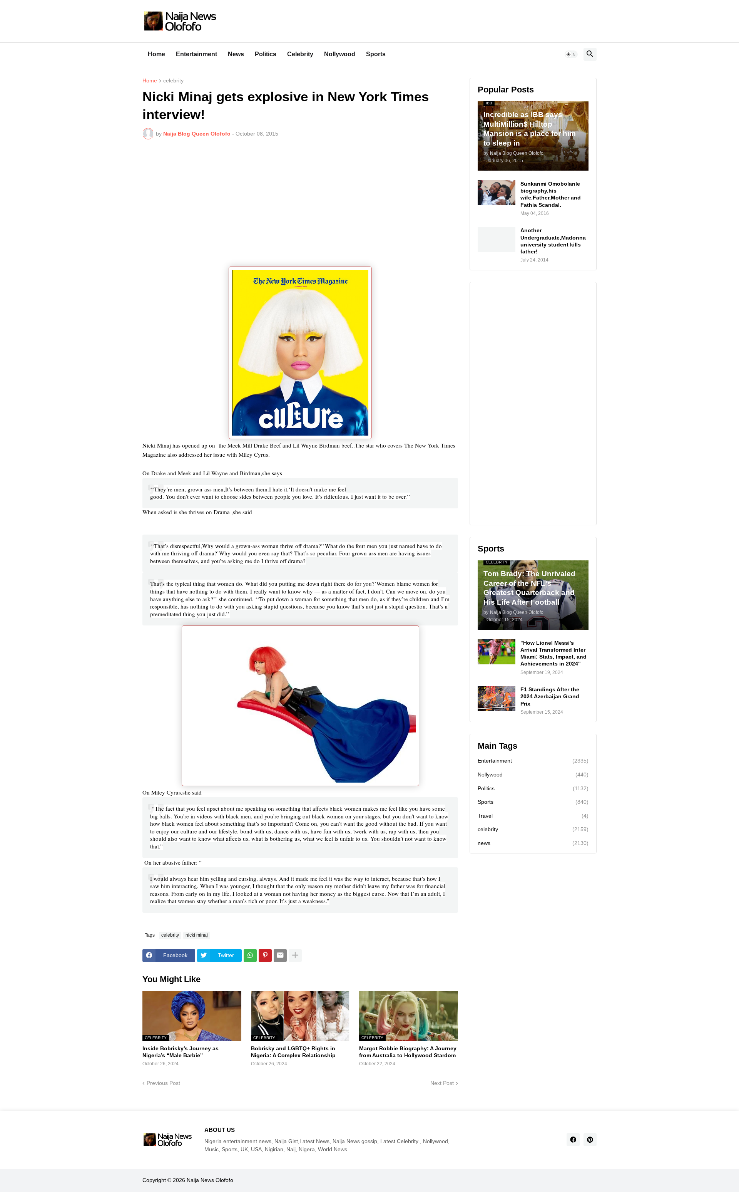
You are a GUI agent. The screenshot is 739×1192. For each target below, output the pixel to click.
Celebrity (300, 54)
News (236, 54)
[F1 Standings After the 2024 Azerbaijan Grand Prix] (496, 698)
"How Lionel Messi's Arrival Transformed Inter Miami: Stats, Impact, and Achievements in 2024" (553, 653)
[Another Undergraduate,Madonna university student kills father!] (496, 239)
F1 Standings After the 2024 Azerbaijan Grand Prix (549, 696)
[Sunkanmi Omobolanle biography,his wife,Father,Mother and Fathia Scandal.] (496, 192)
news (533, 843)
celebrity (173, 81)
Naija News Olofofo (210, 1180)
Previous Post (163, 1083)
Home (156, 54)
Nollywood (339, 54)
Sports (376, 54)
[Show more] (295, 955)
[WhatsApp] (250, 955)
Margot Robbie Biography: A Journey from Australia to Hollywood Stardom (407, 1051)
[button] (571, 54)
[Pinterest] (265, 955)
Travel (533, 816)
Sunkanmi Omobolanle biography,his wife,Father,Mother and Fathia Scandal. (550, 194)
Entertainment (196, 54)
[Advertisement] (300, 203)
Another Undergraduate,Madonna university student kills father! (553, 241)
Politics (265, 54)
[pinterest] (590, 1139)
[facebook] (573, 1139)
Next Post (442, 1083)
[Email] (280, 955)
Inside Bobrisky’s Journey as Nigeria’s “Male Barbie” (180, 1051)
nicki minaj (197, 935)
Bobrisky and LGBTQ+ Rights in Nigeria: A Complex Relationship (293, 1051)
